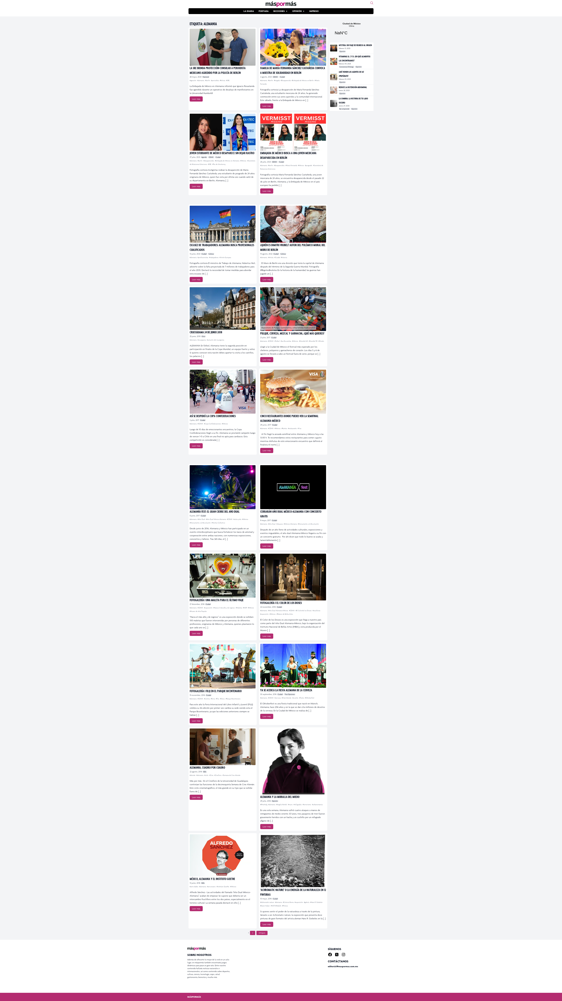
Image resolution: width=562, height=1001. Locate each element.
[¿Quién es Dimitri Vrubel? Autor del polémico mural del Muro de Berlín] (293, 224)
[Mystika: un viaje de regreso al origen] (334, 48)
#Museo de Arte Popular (198, 611)
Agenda (204, 157)
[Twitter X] (337, 954)
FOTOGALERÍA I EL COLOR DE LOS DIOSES (281, 603)
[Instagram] (343, 954)
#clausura (279, 524)
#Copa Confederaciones (212, 424)
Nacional (206, 77)
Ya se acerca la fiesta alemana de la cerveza (286, 690)
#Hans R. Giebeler (316, 902)
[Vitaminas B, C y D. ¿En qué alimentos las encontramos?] (334, 61)
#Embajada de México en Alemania (227, 161)
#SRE (227, 80)
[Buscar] (371, 3)
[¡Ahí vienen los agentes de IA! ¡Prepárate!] (334, 76)
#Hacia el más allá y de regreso (224, 608)
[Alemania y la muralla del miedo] (293, 761)
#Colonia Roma (288, 902)
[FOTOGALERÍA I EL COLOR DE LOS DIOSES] (293, 577)
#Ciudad (277, 257)
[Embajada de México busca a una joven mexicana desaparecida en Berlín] (293, 132)
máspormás (194, 996)
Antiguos (262, 933)
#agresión (193, 80)
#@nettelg (264, 804)
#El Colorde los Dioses (304, 611)
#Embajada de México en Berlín (303, 80)
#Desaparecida (286, 80)
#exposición (208, 608)
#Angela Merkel (281, 804)
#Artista (271, 257)
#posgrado (309, 165)
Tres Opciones (290, 694)
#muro (290, 804)
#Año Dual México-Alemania (216, 519)
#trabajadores (214, 257)
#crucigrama (202, 340)
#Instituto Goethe (223, 887)
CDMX (275, 77)
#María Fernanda (291, 165)
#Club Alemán (287, 698)
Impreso (314, 11)
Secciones (279, 11)
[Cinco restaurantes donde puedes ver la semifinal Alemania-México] (293, 392)
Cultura (211, 254)
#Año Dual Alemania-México (278, 611)
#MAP (245, 608)
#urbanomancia (317, 804)
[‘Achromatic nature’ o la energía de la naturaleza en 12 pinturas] (293, 860)
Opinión (297, 11)
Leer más (196, 99)
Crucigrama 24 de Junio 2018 (206, 332)
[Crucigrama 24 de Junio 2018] (223, 308)
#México (243, 161)
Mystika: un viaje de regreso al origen (355, 45)
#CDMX (271, 341)
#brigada (277, 80)
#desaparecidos (208, 161)
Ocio (203, 336)
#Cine (211, 775)
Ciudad (282, 77)
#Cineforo (218, 775)
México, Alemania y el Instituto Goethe (212, 879)
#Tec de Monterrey (219, 164)
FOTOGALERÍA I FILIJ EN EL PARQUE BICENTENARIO (216, 691)
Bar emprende (344, 109)
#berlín (207, 80)
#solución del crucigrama (215, 340)
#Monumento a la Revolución (200, 523)
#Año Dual (201, 519)
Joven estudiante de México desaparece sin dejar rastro (222, 153)
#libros (222, 699)
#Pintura (285, 906)
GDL (204, 772)
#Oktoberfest (309, 698)
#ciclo (206, 775)
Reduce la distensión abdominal (353, 87)
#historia (284, 257)
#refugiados (298, 804)
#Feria (213, 699)
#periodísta (215, 80)
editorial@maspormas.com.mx (343, 966)
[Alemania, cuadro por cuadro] (223, 746)
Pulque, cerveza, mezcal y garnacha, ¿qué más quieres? (292, 333)
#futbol (277, 341)
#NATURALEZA (276, 906)
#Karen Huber (265, 906)
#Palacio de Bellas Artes (285, 614)
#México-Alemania (290, 524)
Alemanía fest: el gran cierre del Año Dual (215, 511)
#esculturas (316, 611)
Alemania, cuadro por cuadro (207, 767)
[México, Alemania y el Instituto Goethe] (223, 855)
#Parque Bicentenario (233, 699)
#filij (217, 699)
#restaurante (292, 428)
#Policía (223, 80)
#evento (295, 698)
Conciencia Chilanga (346, 67)
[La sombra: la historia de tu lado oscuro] (334, 103)
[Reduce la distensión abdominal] (334, 90)
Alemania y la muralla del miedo (279, 797)
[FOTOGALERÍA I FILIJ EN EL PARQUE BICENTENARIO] (223, 666)
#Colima (207, 699)
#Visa (299, 428)
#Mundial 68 (303, 341)
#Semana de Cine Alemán (231, 775)
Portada (264, 11)
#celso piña (237, 519)
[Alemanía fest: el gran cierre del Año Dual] (223, 487)
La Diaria (249, 11)
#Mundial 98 (313, 341)
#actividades (194, 887)
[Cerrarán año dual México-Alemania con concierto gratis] (293, 487)
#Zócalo (321, 341)
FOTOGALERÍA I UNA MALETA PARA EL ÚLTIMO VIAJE (217, 600)
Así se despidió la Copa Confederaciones (213, 416)
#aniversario (211, 887)
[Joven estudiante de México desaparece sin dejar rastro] (223, 132)
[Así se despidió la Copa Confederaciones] (223, 392)
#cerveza (278, 698)
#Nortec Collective (218, 523)
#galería (307, 902)
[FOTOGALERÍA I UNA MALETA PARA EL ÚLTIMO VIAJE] (223, 576)
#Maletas (239, 608)
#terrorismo (307, 804)
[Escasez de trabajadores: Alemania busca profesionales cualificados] (223, 224)
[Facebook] (330, 954)
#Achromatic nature (267, 902)
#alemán (193, 775)
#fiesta (301, 698)
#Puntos (284, 428)
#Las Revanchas (286, 341)
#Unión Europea (225, 257)
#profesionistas (203, 257)
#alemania (201, 80)
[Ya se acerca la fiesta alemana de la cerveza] (293, 666)
